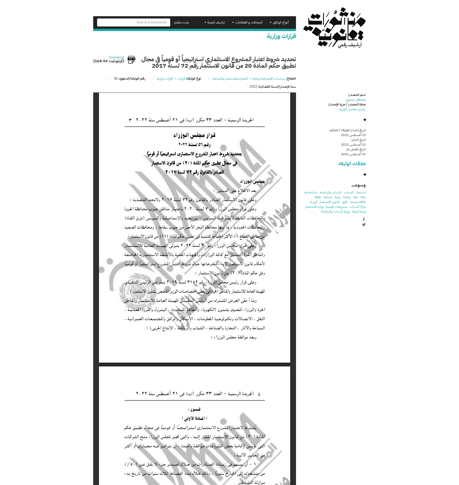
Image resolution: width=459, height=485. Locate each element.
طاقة (318, 197)
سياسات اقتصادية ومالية (268, 78)
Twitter (364, 224)
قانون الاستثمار (329, 201)
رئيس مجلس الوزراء (352, 109)
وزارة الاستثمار (314, 206)
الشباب (349, 192)
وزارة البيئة (359, 211)
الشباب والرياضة (331, 192)
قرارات (181, 78)
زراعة (338, 197)
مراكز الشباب (358, 206)
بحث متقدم (181, 22)
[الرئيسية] (334, 28)
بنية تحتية (310, 192)
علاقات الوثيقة (352, 163)
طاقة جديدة (358, 201)
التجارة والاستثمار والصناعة (230, 78)
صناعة (328, 197)
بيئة (363, 197)
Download (116, 57)
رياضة (347, 197)
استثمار (361, 192)
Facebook (364, 219)
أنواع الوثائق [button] (280, 22)
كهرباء (313, 201)
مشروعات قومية (336, 206)
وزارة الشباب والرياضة (335, 211)
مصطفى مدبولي (355, 99)
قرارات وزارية (165, 78)
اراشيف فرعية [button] (216, 22)
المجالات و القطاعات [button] (248, 22)
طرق (345, 201)
